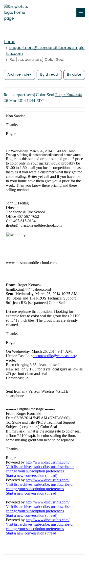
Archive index (19, 74)
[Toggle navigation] (80, 12)
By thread (49, 74)
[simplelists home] (18, 12)
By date (74, 74)
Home (9, 42)
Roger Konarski (68, 94)
